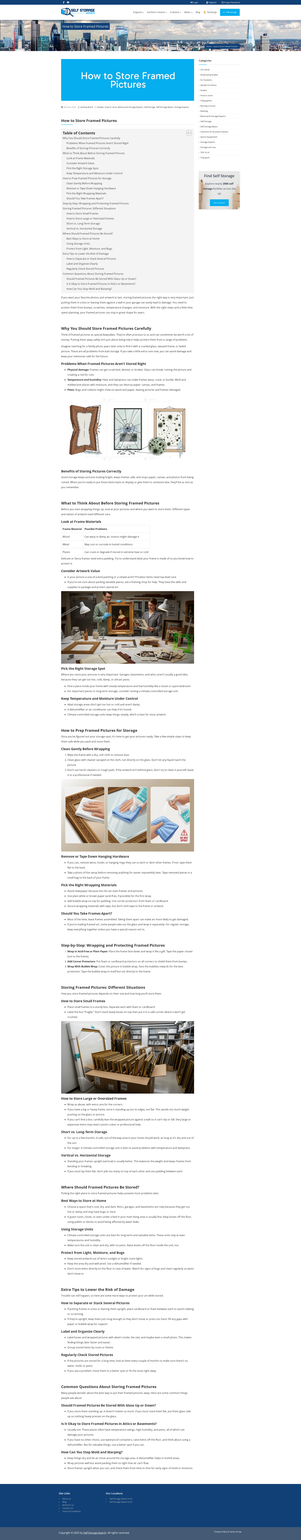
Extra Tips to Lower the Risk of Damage (86, 253)
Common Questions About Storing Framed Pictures (93, 273)
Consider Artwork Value (80, 163)
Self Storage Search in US (120, 1498)
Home (208, 46)
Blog (198, 12)
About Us (66, 1498)
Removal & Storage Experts (130, 107)
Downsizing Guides (209, 74)
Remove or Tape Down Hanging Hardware (91, 188)
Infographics (206, 100)
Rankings (212, 12)
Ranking (204, 111)
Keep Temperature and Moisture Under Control (94, 173)
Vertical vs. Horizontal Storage (84, 228)
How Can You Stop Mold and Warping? (89, 289)
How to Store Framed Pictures (225, 46)
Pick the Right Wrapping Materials (86, 193)
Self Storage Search (94, 1533)
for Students (206, 79)
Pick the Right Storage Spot (82, 168)
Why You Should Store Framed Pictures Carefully (91, 138)
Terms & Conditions (71, 1511)
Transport (205, 157)
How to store (111, 107)
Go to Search (219, 202)
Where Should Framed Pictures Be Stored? (88, 233)
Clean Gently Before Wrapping (84, 183)
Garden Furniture (208, 85)
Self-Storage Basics (164, 107)
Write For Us (68, 1505)
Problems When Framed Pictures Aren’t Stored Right (97, 143)
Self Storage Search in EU (120, 1501)
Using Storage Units (78, 243)
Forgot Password (232, 2)
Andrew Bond (86, 107)
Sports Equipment (208, 136)
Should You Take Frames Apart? (84, 198)
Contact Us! (67, 1508)
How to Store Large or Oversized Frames (90, 218)
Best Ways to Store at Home (83, 238)
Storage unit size (208, 147)
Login (195, 2)
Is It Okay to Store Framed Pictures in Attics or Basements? (100, 284)
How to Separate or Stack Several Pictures (91, 258)
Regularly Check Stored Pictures (85, 268)
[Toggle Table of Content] (187, 133)
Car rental (204, 69)
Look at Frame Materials (80, 158)
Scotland (174, 12)
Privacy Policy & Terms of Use (227, 1531)
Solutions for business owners (214, 131)
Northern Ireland (156, 12)
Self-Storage (149, 107)
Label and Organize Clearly (82, 263)
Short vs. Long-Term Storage (83, 223)
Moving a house (207, 105)
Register (213, 2)
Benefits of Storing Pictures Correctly (88, 148)
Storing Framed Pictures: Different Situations (89, 208)
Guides (100, 107)
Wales (187, 12)
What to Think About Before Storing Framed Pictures (94, 153)
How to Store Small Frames (82, 213)
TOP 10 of (204, 152)
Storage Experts (181, 107)
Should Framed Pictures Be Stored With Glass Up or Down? (101, 278)
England (137, 12)
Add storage (231, 12)
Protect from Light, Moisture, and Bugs (89, 248)
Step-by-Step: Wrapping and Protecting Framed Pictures (96, 203)
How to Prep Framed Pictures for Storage (87, 178)
